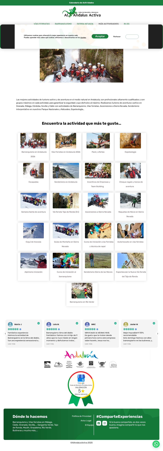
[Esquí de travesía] (33, 237)
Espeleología (130, 152)
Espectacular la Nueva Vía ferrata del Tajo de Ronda (131, 274)
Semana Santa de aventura (33, 212)
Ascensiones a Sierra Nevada (98, 212)
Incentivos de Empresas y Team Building (98, 184)
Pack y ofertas (98, 152)
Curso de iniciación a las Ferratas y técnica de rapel (98, 244)
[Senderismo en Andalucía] (66, 177)
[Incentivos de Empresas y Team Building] (98, 177)
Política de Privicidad (81, 416)
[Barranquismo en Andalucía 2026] (33, 148)
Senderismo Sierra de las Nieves (98, 272)
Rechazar (117, 36)
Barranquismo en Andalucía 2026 (34, 154)
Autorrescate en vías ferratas (130, 242)
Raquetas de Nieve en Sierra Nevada (131, 214)
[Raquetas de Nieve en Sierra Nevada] (130, 207)
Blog (126, 24)
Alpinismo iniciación (33, 272)
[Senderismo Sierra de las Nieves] (98, 267)
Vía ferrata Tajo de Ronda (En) (66, 212)
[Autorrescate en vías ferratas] (130, 237)
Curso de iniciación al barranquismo (66, 274)
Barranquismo (63, 24)
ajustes (83, 38)
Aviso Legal (86, 420)
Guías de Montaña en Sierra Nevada (66, 244)
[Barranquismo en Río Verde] (82, 297)
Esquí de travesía (33, 242)
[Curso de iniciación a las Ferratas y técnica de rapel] (98, 237)
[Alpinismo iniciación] (33, 267)
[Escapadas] (33, 177)
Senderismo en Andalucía (65, 182)
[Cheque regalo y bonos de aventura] (130, 177)
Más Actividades (109, 24)
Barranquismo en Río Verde (82, 302)
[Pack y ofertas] (98, 148)
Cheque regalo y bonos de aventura (131, 184)
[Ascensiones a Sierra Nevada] (98, 207)
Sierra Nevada (85, 24)
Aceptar (100, 36)
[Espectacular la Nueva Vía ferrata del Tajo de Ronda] (130, 267)
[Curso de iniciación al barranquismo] (66, 267)
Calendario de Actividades (81, 3)
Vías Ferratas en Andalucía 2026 (65, 152)
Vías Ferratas (42, 24)
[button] (157, 333)
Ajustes (132, 36)
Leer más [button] (11, 344)
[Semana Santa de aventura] (33, 207)
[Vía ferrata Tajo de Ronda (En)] (66, 207)
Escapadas (33, 182)
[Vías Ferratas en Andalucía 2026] (65, 148)
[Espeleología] (130, 148)
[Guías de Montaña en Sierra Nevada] (66, 237)
